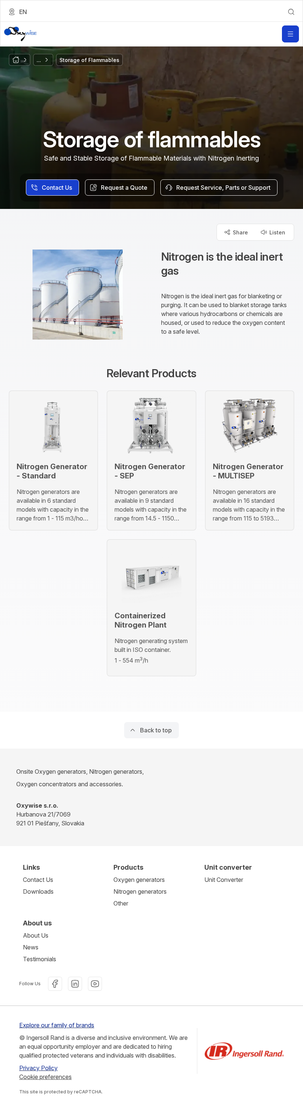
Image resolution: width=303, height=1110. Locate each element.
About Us (35, 935)
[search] (291, 11)
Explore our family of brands (56, 1025)
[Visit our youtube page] (95, 984)
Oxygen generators (139, 879)
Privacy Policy (38, 1068)
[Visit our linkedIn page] (75, 984)
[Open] (290, 33)
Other (120, 903)
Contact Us (38, 879)
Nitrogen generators (140, 891)
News (30, 947)
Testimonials (39, 959)
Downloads (38, 891)
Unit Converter (223, 879)
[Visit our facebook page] (55, 984)
